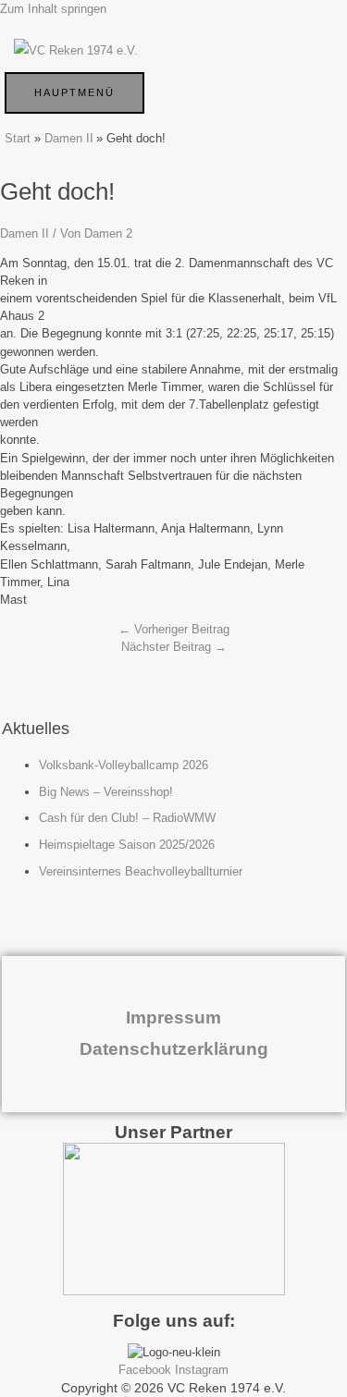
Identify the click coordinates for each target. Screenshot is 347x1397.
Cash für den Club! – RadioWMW (127, 818)
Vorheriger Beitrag (173, 629)
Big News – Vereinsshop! (106, 792)
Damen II (24, 233)
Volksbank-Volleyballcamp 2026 (123, 765)
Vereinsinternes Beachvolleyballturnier (140, 871)
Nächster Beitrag (174, 647)
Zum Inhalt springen (53, 9)
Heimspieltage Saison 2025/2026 (127, 845)
